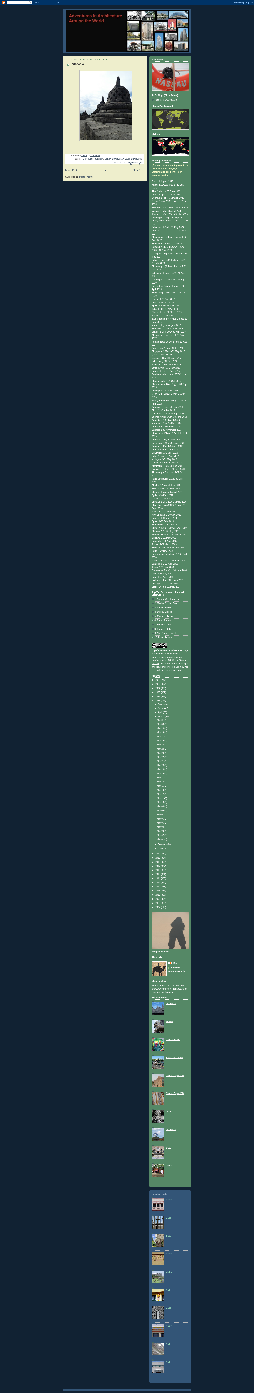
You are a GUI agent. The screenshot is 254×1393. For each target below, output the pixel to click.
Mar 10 (160, 802)
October (162, 708)
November (163, 704)
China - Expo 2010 (175, 1075)
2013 (158, 882)
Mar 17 (160, 778)
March (161, 716)
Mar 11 (160, 798)
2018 (158, 862)
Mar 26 (160, 740)
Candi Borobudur (133, 159)
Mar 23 (160, 753)
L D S (174, 963)
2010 (158, 895)
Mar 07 (160, 815)
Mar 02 (160, 835)
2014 (158, 878)
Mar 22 (160, 757)
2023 (158, 692)
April (160, 712)
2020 (158, 854)
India (168, 1111)
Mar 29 (160, 728)
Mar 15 (160, 786)
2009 (158, 899)
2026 (158, 680)
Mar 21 (160, 761)
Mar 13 (160, 790)
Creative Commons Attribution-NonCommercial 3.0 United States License (169, 660)
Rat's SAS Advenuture (165, 100)
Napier (169, 1200)
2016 (158, 870)
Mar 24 (160, 749)
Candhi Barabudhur (114, 159)
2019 (158, 858)
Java (115, 162)
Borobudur (88, 159)
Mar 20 (160, 765)
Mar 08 (160, 810)
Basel (169, 1218)
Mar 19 (160, 769)
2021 (158, 700)
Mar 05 (160, 823)
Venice (169, 1021)
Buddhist (98, 159)
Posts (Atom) (86, 177)
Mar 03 (160, 831)
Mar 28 (160, 732)
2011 (158, 891)
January (162, 848)
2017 (158, 866)
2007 (158, 907)
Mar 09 (160, 806)
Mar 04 (160, 827)
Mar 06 (160, 819)
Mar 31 (160, 720)
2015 (158, 874)
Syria (168, 1147)
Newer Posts (71, 170)
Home (105, 170)
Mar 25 (160, 745)
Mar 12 (160, 794)
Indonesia (77, 64)
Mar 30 (160, 724)
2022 (158, 696)
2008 (158, 903)
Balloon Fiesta (173, 1039)
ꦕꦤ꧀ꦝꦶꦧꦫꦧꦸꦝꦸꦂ (135, 162)
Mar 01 (160, 839)
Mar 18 (160, 773)
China (169, 1165)
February (162, 844)
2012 (158, 887)
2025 (158, 684)
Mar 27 (160, 736)
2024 (158, 688)
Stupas (122, 162)
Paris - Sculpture (174, 1057)
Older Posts (138, 170)
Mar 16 (160, 782)
